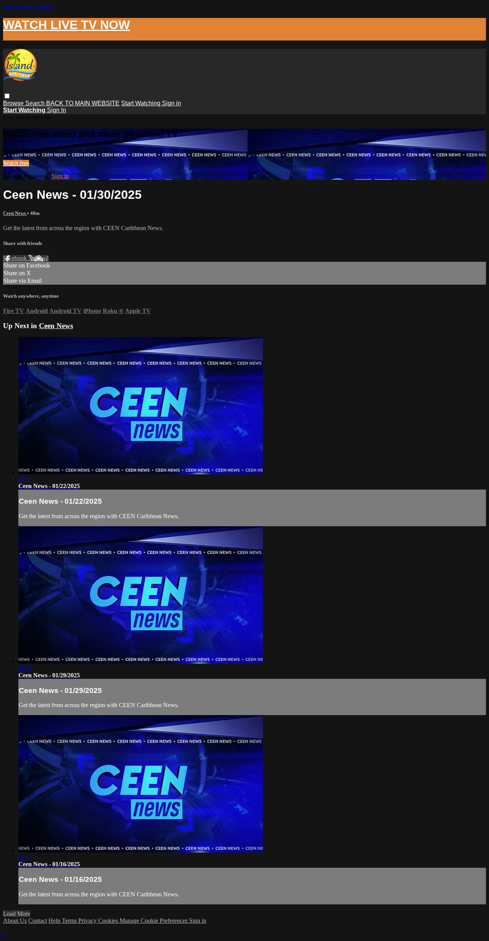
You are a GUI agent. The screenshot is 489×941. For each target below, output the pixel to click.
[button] (7, 95)
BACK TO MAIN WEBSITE (83, 103)
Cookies (109, 920)
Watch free (16, 163)
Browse (14, 103)
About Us (15, 920)
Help (55, 920)
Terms (70, 920)
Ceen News (15, 213)
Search (35, 103)
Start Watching (141, 103)
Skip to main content (28, 6)
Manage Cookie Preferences (154, 920)
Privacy (88, 920)
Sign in (171, 103)
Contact (37, 920)
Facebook (15, 258)
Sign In (56, 110)
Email (41, 258)
